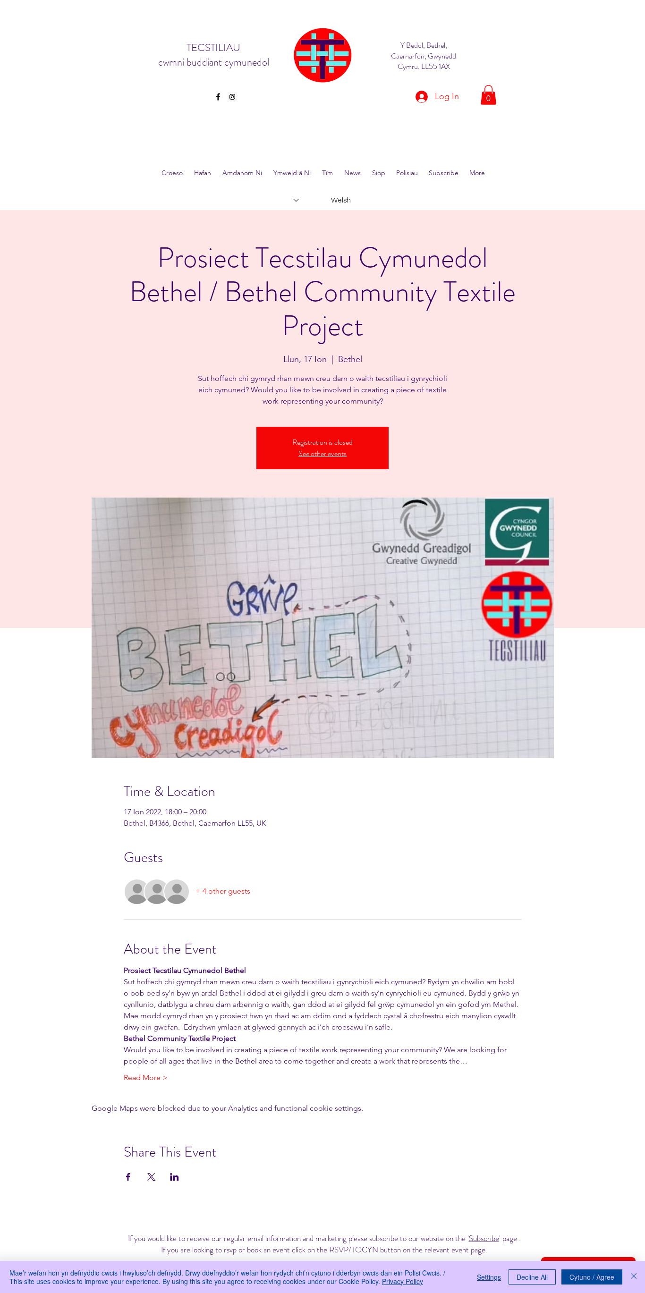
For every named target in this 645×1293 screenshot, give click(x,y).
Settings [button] (489, 1277)
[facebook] (218, 96)
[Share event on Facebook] (128, 1177)
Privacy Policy (402, 1281)
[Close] (633, 1276)
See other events (322, 453)
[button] (488, 95)
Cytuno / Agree (591, 1277)
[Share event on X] (151, 1177)
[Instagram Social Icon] (232, 96)
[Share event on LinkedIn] (174, 1177)
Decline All (532, 1277)
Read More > (146, 1077)
